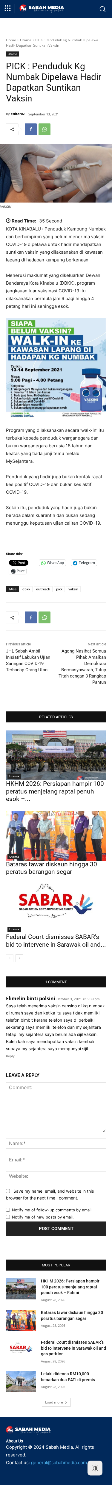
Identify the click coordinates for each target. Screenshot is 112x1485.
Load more (54, 1402)
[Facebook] (31, 129)
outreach (43, 589)
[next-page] (19, 958)
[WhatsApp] (44, 129)
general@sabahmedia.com (59, 1462)
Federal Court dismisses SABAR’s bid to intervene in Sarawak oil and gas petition (73, 1348)
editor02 (17, 114)
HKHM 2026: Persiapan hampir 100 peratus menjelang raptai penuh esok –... (55, 791)
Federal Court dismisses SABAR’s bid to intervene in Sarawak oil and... (56, 940)
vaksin (73, 589)
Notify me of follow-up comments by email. (52, 1210)
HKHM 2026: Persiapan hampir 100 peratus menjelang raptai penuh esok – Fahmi (70, 1287)
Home (11, 40)
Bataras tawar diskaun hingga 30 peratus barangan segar (51, 868)
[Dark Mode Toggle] (95, 1468)
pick (59, 589)
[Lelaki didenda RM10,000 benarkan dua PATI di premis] (21, 1381)
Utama (25, 40)
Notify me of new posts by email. (43, 1217)
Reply (10, 1056)
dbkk (26, 589)
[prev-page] (9, 958)
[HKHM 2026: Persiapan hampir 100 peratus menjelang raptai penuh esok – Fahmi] (56, 755)
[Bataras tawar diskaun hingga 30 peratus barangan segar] (56, 836)
